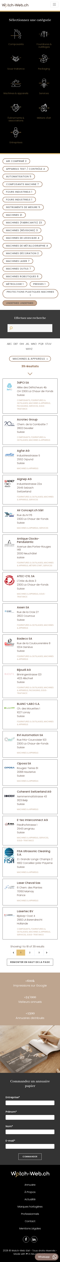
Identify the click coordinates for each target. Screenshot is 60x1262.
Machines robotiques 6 (22, 276)
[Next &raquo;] (47, 953)
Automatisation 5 (18, 176)
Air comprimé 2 (16, 161)
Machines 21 (14, 215)
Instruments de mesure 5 (23, 207)
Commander (30, 1156)
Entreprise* (13, 1097)
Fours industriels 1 (19, 191)
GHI (22, 344)
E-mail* (10, 1141)
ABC (9, 344)
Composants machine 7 (22, 184)
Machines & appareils (30, 359)
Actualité (30, 1199)
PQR (41, 344)
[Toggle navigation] (54, 4)
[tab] (16, 39)
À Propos (30, 1192)
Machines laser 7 (18, 261)
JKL (27, 344)
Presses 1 (39, 284)
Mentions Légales (30, 1228)
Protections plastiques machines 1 (30, 293)
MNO (34, 344)
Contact (30, 1221)
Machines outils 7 (18, 268)
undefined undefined (19, 303)
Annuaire (30, 1185)
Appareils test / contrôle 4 (25, 168)
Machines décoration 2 (22, 253)
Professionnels (30, 1214)
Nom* (9, 1126)
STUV (48, 344)
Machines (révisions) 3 (22, 230)
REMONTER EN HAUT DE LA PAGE (30, 962)
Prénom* (11, 1112)
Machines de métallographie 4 (27, 245)
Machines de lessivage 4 (22, 238)
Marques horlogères (30, 1206)
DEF (16, 344)
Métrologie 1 (15, 284)
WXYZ (29, 349)
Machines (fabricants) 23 (24, 222)
